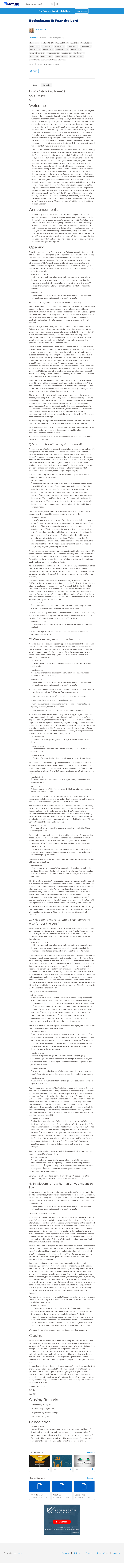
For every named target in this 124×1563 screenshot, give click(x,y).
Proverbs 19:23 (72, 46)
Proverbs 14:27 (76, 50)
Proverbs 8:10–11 (46, 56)
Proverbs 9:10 (47, 46)
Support (116, 1553)
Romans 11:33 (59, 46)
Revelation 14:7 (79, 53)
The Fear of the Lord (48, 60)
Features (65, 1553)
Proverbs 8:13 (34, 46)
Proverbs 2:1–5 (85, 43)
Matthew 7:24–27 (47, 43)
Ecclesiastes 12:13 (62, 50)
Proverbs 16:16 (85, 46)
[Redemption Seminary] (62, 1520)
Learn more (82, 11)
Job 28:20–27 (34, 60)
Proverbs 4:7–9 (35, 50)
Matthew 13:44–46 (62, 43)
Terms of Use (102, 1553)
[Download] (48, 1469)
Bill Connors (41, 29)
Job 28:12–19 (66, 53)
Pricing (77, 1553)
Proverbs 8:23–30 (61, 56)
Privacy (89, 1553)
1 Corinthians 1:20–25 (37, 53)
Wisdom (61, 60)
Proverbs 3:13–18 (53, 53)
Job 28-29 (57, 1495)
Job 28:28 (74, 43)
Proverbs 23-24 (37, 1495)
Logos (19, 1553)
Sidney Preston (36, 1497)
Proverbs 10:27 (48, 50)
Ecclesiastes (33, 38)
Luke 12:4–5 (34, 56)
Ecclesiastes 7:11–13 (76, 56)
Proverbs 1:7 (34, 43)
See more (91, 1452)
